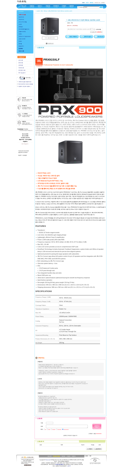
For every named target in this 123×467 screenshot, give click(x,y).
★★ (49, 429)
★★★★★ (66, 429)
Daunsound (47, 459)
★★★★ (60, 429)
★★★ (53, 429)
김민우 (69, 466)
